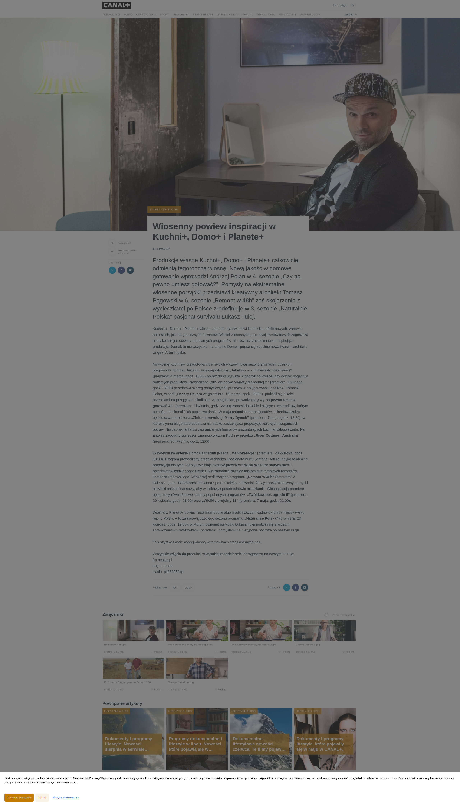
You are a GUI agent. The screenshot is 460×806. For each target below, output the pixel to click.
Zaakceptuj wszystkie (19, 797)
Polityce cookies (388, 778)
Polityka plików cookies (66, 797)
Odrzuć (42, 797)
